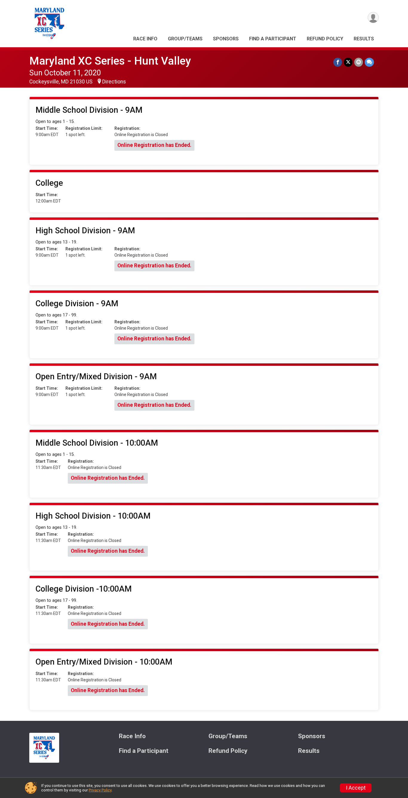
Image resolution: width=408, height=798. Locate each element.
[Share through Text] (369, 62)
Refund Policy (325, 39)
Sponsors (226, 39)
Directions (114, 82)
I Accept (356, 788)
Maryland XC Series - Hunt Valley (110, 60)
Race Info (145, 39)
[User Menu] (373, 17)
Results (364, 39)
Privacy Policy (100, 790)
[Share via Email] (358, 62)
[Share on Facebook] (337, 62)
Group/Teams (185, 39)
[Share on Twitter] (348, 62)
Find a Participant (272, 39)
